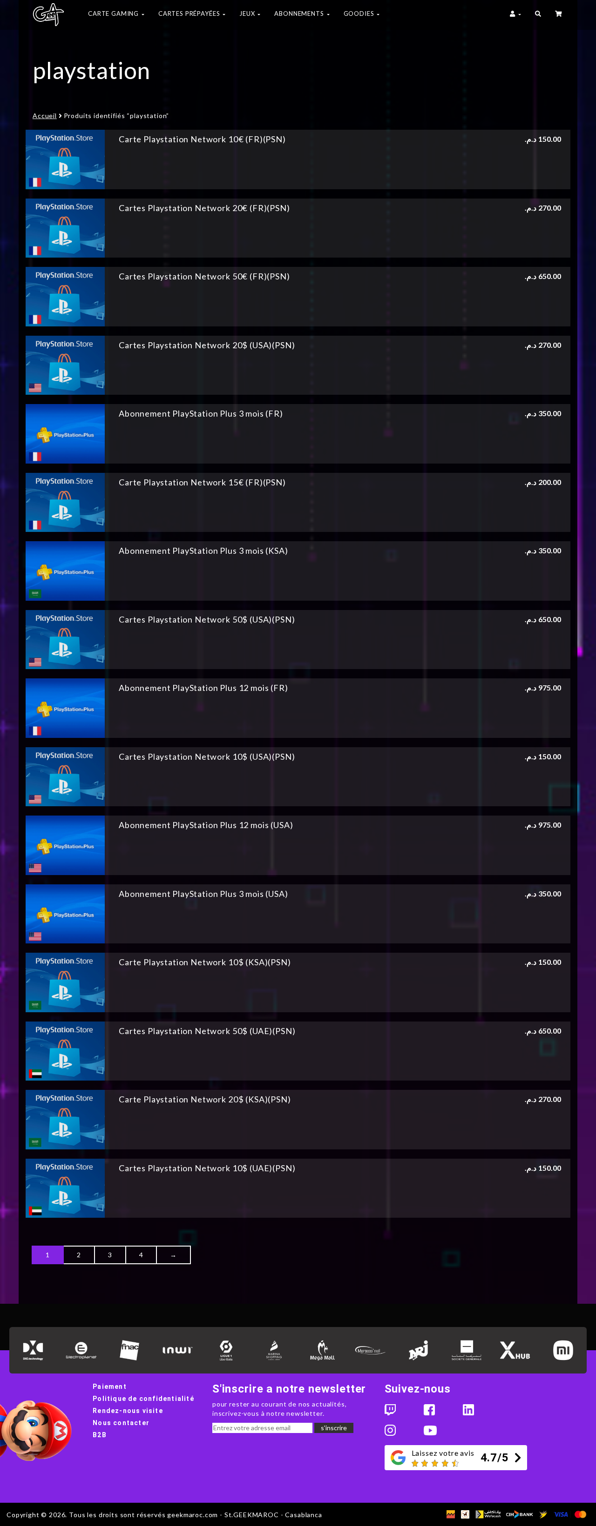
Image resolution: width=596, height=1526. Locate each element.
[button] (538, 15)
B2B (100, 1435)
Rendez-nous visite (128, 1410)
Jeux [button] (248, 13)
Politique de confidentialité (143, 1398)
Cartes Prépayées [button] (190, 13)
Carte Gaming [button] (114, 13)
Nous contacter (121, 1422)
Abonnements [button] (299, 13)
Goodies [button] (360, 13)
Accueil (45, 115)
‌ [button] (559, 15)
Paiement (110, 1386)
